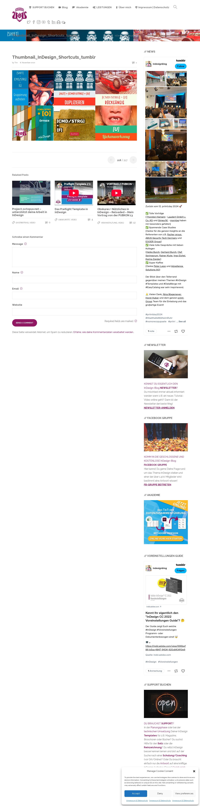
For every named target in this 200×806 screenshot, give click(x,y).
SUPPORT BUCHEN (43, 7)
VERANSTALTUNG (109, 223)
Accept (136, 793)
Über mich (125, 7)
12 (134, 222)
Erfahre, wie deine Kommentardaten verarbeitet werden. (103, 332)
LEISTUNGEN (104, 7)
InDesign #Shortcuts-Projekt (128, 35)
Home (107, 35)
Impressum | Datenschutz (153, 7)
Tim (16, 63)
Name (16, 272)
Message (18, 244)
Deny (160, 793)
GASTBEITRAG (22, 222)
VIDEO (32, 222)
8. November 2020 (27, 63)
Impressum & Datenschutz (137, 801)
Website (17, 304)
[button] (194, 771)
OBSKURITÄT (64, 220)
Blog (65, 7)
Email (15, 288)
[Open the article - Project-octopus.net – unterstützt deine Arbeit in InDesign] (31, 193)
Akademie (82, 7)
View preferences (184, 793)
